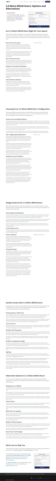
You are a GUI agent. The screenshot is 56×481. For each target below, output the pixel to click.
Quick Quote (48, 1)
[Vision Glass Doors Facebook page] (6, 476)
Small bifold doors (9, 68)
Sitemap (35, 474)
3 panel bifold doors (46, 121)
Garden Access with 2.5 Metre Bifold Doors (14, 18)
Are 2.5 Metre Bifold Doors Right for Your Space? (15, 14)
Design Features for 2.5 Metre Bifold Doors (14, 17)
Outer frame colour (32, 18)
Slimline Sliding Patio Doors (19, 455)
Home (22, 1)
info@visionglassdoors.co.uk (12, 465)
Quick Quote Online (12, 462)
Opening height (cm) (42, 14)
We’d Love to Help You (11, 20)
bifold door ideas (18, 219)
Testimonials (35, 1)
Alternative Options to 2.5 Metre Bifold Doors (15, 19)
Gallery (31, 1)
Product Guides (18, 474)
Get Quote (39, 26)
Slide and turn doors (9, 412)
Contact (43, 1)
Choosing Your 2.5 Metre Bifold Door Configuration (16, 16)
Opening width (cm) (32, 14)
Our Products (26, 1)
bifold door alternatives (28, 406)
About (39, 1)
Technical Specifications (26, 474)
